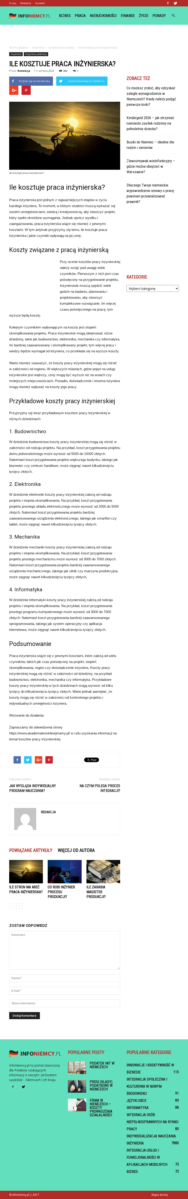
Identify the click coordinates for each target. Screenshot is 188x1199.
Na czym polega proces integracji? (100, 788)
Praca (80, 15)
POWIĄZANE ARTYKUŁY (30, 850)
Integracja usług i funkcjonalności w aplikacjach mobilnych (147, 1157)
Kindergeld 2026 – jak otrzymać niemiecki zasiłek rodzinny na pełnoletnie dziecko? (150, 123)
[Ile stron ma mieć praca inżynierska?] (26, 871)
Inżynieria (16, 54)
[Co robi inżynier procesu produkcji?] (64, 871)
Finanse (128, 15)
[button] (173, 15)
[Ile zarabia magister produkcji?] (103, 871)
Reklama (25, 3)
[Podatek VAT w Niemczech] (77, 1068)
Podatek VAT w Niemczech (102, 1065)
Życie (143, 15)
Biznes (65, 15)
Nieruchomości (103, 15)
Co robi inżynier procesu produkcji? (61, 892)
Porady (159, 15)
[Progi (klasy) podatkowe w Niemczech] (77, 1086)
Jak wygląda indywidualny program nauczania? (32, 788)
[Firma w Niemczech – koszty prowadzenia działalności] (77, 1105)
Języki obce (136, 1100)
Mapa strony (160, 1195)
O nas (12, 3)
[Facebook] (167, 3)
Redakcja (23, 70)
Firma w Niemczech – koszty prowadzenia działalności (101, 1107)
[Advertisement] (94, 35)
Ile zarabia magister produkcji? (96, 892)
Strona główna (18, 47)
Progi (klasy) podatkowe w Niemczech (101, 1085)
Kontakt (40, 3)
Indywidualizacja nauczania (151, 1136)
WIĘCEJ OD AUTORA (76, 850)
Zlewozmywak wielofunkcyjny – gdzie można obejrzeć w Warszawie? (151, 166)
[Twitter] (175, 3)
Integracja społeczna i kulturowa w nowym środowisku (147, 1086)
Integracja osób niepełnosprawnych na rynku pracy (152, 1122)
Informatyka (138, 1108)
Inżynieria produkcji (36, 54)
